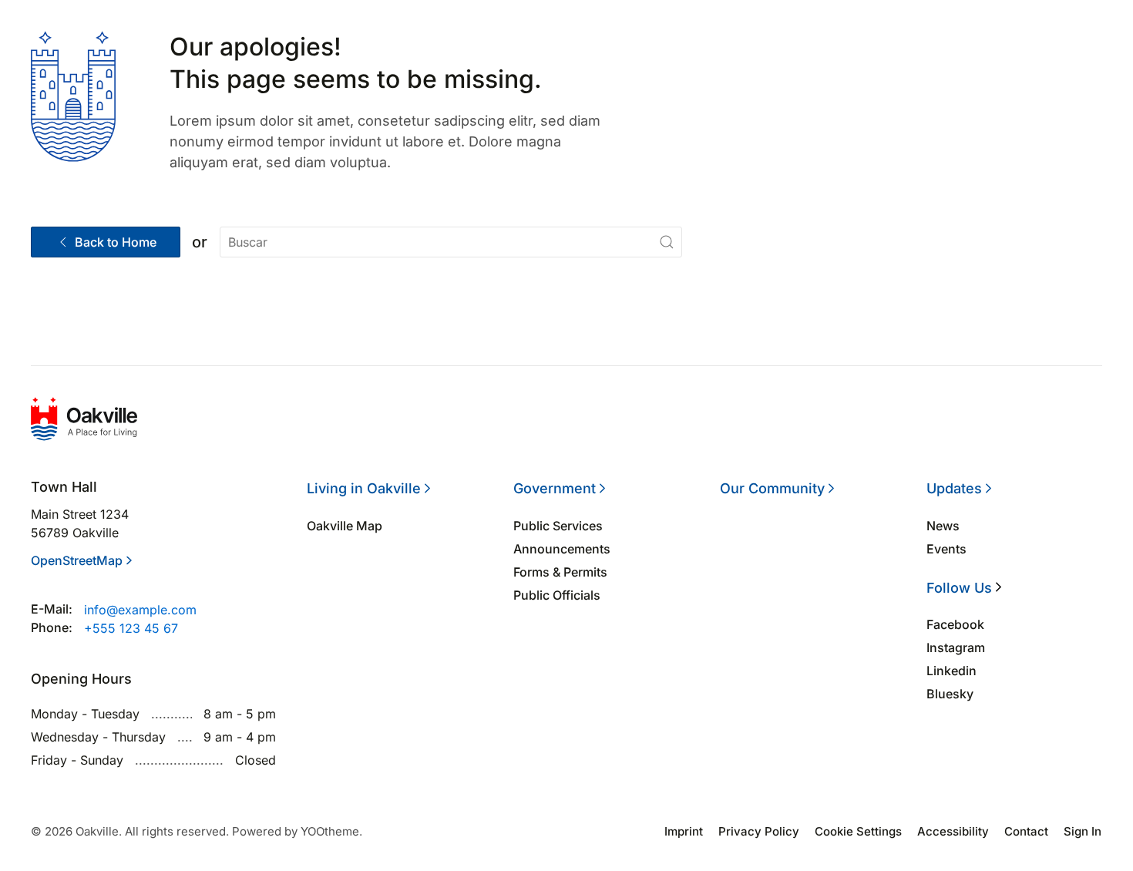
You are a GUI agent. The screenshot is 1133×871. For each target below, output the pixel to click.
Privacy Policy (758, 831)
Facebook (955, 624)
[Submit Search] (666, 242)
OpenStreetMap (77, 560)
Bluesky (949, 693)
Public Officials (556, 595)
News (943, 525)
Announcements (561, 549)
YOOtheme (330, 831)
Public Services (558, 525)
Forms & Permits (560, 572)
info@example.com (140, 609)
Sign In (1082, 831)
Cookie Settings (858, 831)
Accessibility (953, 831)
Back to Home (115, 242)
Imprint (683, 831)
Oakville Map (344, 525)
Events (946, 549)
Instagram (955, 647)
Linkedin (951, 670)
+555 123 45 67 (131, 628)
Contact (1026, 831)
